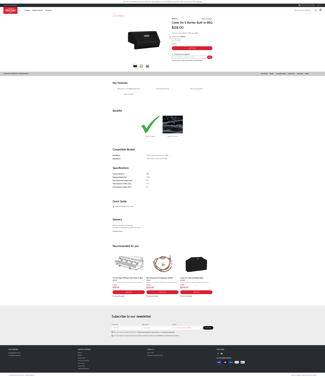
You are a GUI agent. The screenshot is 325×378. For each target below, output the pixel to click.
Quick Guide (300, 73)
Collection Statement (168, 332)
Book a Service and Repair (308, 5)
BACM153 (182, 280)
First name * (115, 324)
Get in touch (150, 353)
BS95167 (148, 280)
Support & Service (37, 10)
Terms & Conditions (296, 375)
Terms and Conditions (144, 332)
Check (209, 57)
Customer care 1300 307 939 (154, 355)
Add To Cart (192, 48)
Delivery (307, 73)
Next (169, 37)
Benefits (272, 73)
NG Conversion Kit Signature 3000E (159, 278)
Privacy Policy (155, 332)
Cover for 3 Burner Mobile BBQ (191, 278)
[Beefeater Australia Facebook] (219, 354)
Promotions (48, 10)
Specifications (291, 73)
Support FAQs (81, 358)
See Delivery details (117, 231)
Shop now (199, 1)
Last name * (145, 324)
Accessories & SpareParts (10, 5)
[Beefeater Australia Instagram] (223, 354)
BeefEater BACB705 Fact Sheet (124, 206)
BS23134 (115, 280)
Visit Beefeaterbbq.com (14, 355)
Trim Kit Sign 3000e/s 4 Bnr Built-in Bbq (128, 278)
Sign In (319, 5)
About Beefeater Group (14, 353)
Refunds (80, 355)
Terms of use (81, 363)
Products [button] (27, 10)
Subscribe (208, 328)
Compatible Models (281, 73)
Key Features (264, 73)
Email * (175, 324)
